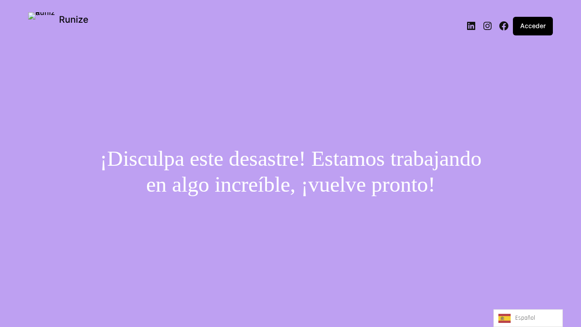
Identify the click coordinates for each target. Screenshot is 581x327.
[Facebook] (503, 25)
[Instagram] (487, 25)
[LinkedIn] (471, 25)
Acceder (533, 26)
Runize (74, 19)
